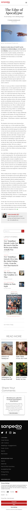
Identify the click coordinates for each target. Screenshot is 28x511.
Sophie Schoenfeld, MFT (14, 20)
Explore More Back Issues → (14, 316)
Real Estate (4, 453)
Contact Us (4, 474)
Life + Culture (5, 443)
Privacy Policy (5, 472)
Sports (3, 451)
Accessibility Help (6, 469)
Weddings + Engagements (8, 445)
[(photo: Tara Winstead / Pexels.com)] (14, 33)
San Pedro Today (8, 324)
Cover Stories (5, 440)
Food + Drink (4, 448)
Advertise (3, 463)
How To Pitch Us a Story (7, 466)
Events (3, 461)
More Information (14, 413)
